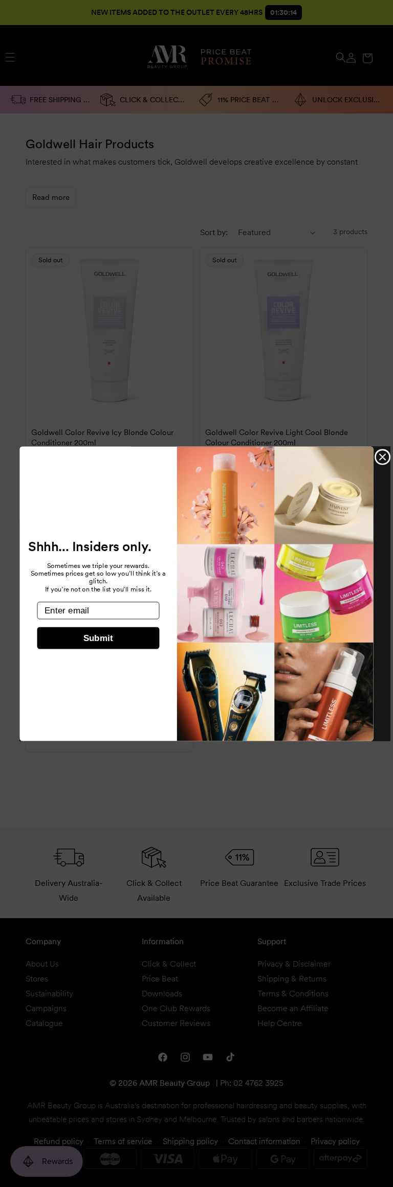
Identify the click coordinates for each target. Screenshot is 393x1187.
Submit (98, 638)
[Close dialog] (382, 457)
